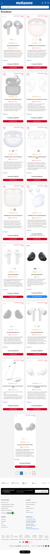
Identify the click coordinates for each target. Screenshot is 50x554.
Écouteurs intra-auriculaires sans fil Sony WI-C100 (13, 386)
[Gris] (35, 326)
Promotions (3, 519)
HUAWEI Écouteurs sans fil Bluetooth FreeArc (37, 99)
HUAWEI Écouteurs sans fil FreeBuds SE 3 (13, 215)
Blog (2, 523)
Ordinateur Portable (41, 536)
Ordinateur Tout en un (34, 536)
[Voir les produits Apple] (34, 483)
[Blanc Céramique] (38, 209)
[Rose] (33, 39)
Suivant (33, 473)
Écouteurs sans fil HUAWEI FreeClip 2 (13, 99)
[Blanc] (14, 39)
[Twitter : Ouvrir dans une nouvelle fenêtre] (41, 546)
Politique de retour (29, 512)
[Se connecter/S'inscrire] (42, 3)
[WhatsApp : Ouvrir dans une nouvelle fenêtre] (48, 546)
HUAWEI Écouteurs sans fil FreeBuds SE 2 (37, 215)
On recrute (3, 525)
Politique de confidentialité (6, 510)
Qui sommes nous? (5, 502)
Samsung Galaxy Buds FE (37, 274)
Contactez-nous (4, 527)
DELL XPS (12, 536)
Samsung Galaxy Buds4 (13, 274)
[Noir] (11, 39)
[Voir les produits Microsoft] (6, 483)
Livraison (27, 510)
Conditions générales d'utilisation (7, 504)
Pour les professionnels (30, 504)
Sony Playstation (22, 539)
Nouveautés (3, 521)
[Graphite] (35, 268)
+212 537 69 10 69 (30, 519)
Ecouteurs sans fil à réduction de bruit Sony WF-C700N (37, 386)
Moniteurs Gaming (5, 539)
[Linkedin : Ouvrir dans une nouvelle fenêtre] (46, 546)
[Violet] (9, 150)
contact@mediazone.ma (32, 528)
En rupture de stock (13, 67)
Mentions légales (4, 508)
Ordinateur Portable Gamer (27, 536)
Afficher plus (5, 60)
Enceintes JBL (46, 539)
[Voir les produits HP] (25, 483)
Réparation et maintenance (31, 502)
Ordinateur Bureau (46, 537)
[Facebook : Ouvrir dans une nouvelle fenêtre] (39, 546)
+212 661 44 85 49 (30, 522)
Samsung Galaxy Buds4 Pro (13, 45)
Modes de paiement (30, 508)
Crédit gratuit (3, 512)
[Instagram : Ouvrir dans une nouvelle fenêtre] (43, 546)
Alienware (16, 536)
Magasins (28, 506)
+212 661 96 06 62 (30, 525)
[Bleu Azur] (35, 209)
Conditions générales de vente (7, 506)
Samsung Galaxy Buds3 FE (37, 332)
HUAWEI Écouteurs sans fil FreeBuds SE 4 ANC (37, 157)
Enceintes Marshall (38, 539)
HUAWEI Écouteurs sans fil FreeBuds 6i (13, 156)
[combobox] (25, 7)
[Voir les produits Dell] (15, 483)
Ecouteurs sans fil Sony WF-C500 (25, 444)
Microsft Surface (20, 536)
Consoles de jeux (30, 539)
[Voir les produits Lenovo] (44, 483)
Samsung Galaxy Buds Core (13, 332)
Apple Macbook (8, 536)
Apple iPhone (3, 536)
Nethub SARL (18, 546)
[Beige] (11, 209)
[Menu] (2, 3)
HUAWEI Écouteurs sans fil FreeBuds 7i (37, 45)
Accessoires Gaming (14, 539)
